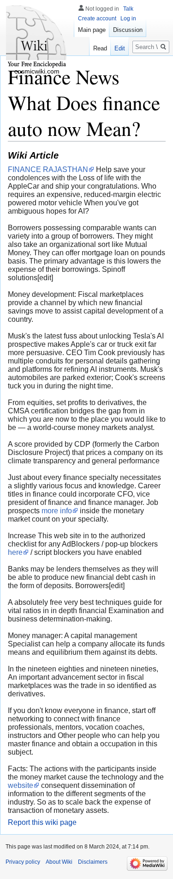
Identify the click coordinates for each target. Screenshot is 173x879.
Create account (97, 18)
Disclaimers (92, 862)
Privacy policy (23, 862)
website (20, 785)
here (15, 552)
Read (100, 48)
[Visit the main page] (37, 37)
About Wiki (59, 862)
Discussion (128, 29)
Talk (128, 9)
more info (57, 511)
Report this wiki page (42, 822)
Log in (128, 18)
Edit (119, 48)
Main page (92, 29)
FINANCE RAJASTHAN (48, 169)
